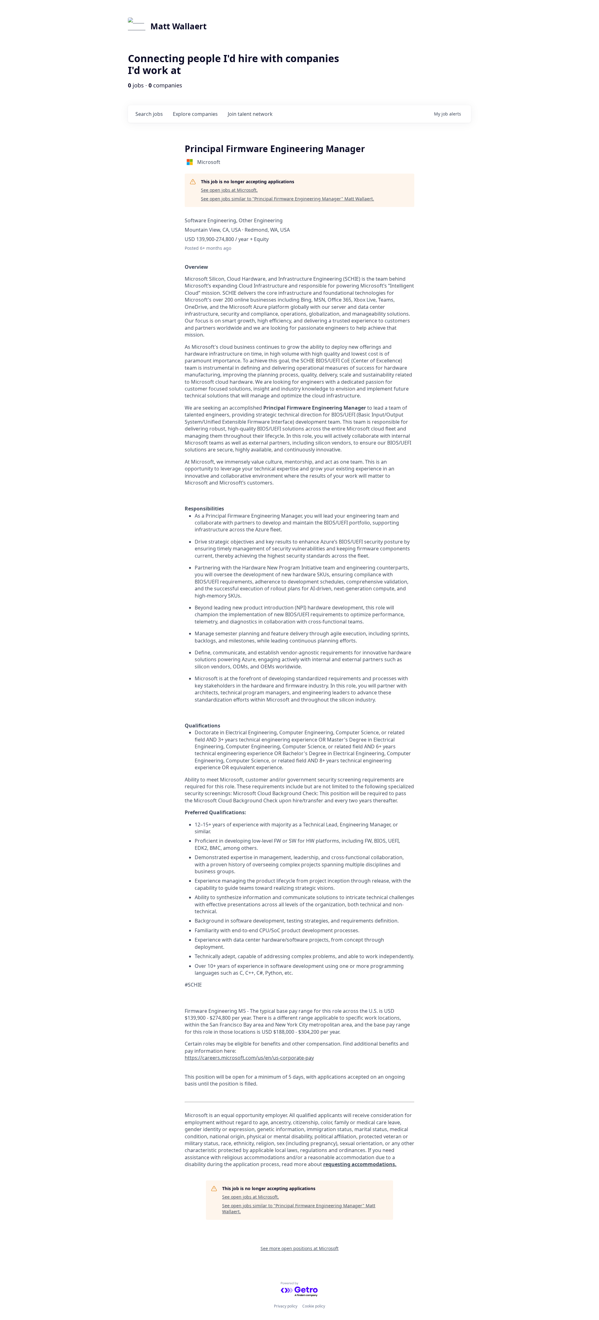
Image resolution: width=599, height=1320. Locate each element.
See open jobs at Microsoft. (229, 190)
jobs (149, 114)
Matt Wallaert (178, 26)
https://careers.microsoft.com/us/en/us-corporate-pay (249, 1057)
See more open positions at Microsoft (299, 1248)
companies (195, 114)
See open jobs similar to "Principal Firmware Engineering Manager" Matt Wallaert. (287, 199)
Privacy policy (285, 1306)
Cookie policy (313, 1306)
